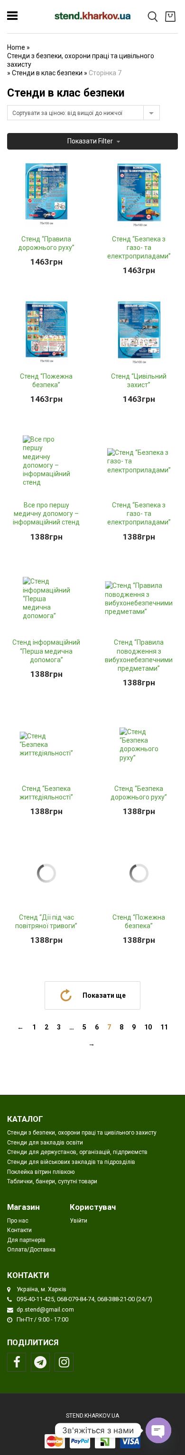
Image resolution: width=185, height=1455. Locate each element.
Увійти (78, 1220)
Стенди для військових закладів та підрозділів (71, 1162)
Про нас (17, 1220)
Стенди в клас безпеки (47, 73)
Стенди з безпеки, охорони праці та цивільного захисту (80, 60)
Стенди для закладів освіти (45, 1142)
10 (148, 1027)
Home (16, 47)
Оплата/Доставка (31, 1249)
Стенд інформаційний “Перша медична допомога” (46, 651)
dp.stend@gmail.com (45, 1309)
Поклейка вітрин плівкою (40, 1172)
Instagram (64, 1362)
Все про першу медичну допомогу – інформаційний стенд (46, 513)
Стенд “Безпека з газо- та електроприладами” (139, 247)
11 (164, 1027)
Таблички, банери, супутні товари (52, 1181)
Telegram (40, 1362)
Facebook (16, 1362)
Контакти (19, 1230)
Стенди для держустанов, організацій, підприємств (77, 1152)
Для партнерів (26, 1240)
